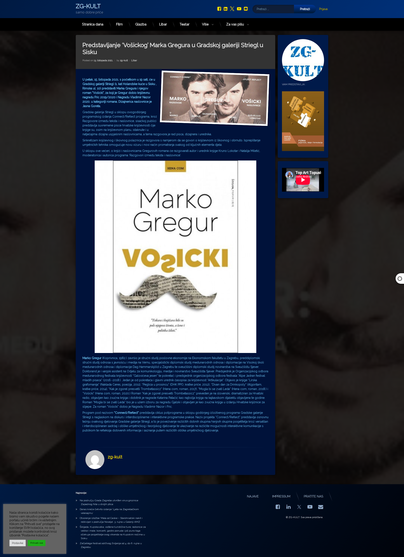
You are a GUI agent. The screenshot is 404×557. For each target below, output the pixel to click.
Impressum (281, 496)
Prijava (323, 9)
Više (205, 24)
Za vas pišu (235, 24)
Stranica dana (92, 24)
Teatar (184, 24)
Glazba (140, 24)
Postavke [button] (17, 543)
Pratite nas (313, 496)
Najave (253, 496)
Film (119, 24)
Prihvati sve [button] (36, 543)
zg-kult (124, 60)
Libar (163, 24)
